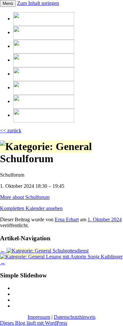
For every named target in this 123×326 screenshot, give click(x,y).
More (25, 197)
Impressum (39, 317)
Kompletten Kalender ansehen (31, 208)
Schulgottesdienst (44, 250)
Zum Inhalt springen (38, 3)
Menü (8, 3)
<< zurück (10, 130)
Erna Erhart (67, 219)
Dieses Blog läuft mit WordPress (33, 323)
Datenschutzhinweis (74, 317)
